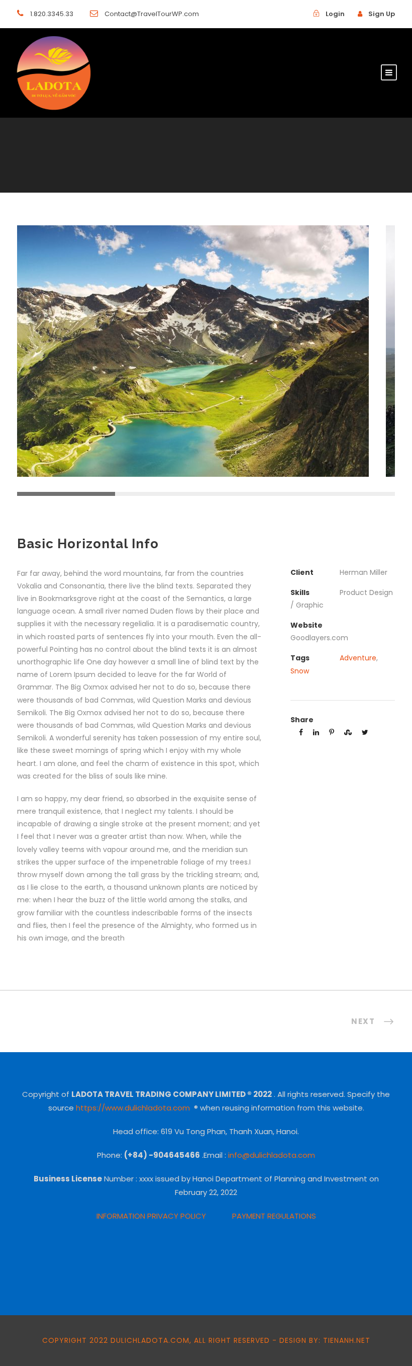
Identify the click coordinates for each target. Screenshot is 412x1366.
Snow (299, 671)
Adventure (358, 658)
